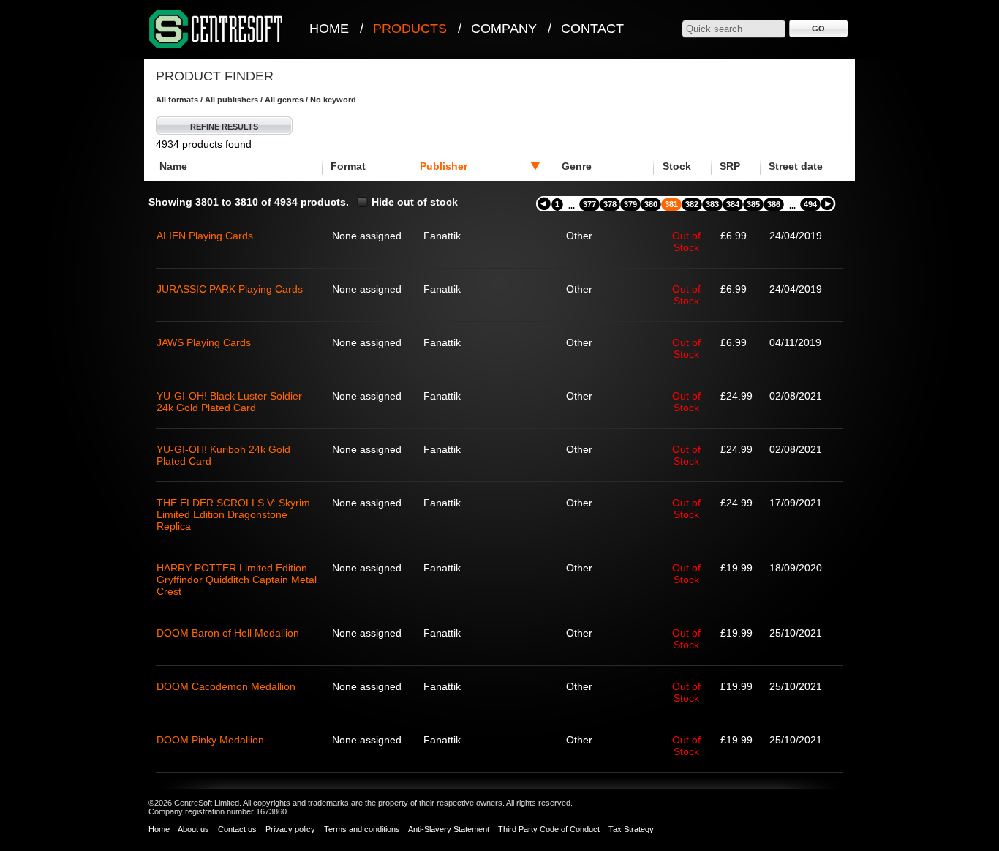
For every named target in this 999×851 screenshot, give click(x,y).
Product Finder (215, 76)
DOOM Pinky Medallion (210, 740)
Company (504, 28)
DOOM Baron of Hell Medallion (228, 633)
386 (773, 204)
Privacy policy (290, 829)
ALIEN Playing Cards (205, 235)
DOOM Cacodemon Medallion (226, 686)
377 (589, 204)
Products (410, 28)
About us (193, 829)
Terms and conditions (362, 829)
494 (810, 204)
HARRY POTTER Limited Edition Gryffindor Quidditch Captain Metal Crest (237, 579)
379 (630, 204)
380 (650, 204)
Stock (677, 166)
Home (329, 28)
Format (348, 166)
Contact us (237, 829)
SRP (730, 166)
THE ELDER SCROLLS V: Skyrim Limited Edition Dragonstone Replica (233, 514)
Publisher (443, 166)
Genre (577, 166)
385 (753, 204)
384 (732, 204)
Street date (796, 166)
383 (712, 204)
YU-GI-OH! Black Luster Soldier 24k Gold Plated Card (229, 401)
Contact (592, 28)
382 (691, 204)
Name (173, 166)
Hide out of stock (415, 202)
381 (671, 204)
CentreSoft (216, 29)
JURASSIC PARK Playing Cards (230, 289)
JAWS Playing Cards (204, 342)
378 (610, 204)
